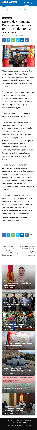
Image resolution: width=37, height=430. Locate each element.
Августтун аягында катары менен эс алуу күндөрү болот (18, 345)
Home (3, 15)
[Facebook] (7, 9)
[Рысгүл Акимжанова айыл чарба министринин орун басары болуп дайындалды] (18, 277)
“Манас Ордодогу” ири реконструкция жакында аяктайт (17, 370)
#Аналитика (18, 420)
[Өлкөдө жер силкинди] (18, 384)
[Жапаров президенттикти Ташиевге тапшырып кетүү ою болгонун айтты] (18, 300)
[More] (31, 40)
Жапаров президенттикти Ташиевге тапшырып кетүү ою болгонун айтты (16, 304)
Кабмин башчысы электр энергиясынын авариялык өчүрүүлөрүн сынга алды (14, 409)
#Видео (18, 422)
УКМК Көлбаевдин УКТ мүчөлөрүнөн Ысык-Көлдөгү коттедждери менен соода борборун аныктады (27, 251)
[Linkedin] (22, 40)
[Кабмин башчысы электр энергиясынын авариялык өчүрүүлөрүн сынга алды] (18, 404)
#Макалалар (27, 420)
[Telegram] (16, 9)
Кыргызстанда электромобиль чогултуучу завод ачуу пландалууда (18, 326)
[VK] (27, 40)
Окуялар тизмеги (12, 15)
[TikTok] (20, 9)
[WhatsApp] (13, 40)
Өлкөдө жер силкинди (13, 388)
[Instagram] (12, 9)
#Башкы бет (9, 420)
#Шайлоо (25, 422)
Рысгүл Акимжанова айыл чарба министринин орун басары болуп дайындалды (17, 283)
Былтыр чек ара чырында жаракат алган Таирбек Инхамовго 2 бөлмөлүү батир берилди (10, 251)
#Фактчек (11, 422)
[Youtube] (29, 9)
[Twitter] (25, 9)
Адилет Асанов (8, 35)
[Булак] (9, 2)
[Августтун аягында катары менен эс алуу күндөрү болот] (18, 340)
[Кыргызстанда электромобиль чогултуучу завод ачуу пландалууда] (18, 321)
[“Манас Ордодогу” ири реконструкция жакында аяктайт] (18, 362)
